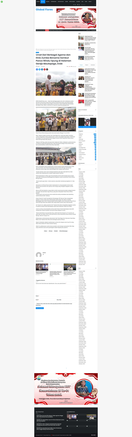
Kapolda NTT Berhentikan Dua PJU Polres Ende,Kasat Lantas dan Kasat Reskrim (89, 79)
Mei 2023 (81, 234)
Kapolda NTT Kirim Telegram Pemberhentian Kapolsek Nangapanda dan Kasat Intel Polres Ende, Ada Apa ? (90, 87)
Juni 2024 (81, 213)
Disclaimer (93, 30)
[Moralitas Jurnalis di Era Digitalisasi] (81, 44)
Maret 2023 (81, 237)
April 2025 (81, 197)
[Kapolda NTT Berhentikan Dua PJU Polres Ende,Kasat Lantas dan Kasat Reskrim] (81, 78)
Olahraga (78, 1)
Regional (43, 1)
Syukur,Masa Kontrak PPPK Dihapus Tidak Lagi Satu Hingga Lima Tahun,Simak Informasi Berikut (90, 71)
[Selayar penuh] (94, 126)
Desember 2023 (82, 223)
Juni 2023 (81, 232)
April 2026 (81, 178)
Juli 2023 (81, 231)
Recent (86, 64)
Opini (82, 1)
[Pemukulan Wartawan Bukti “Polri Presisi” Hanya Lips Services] (81, 58)
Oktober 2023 (82, 226)
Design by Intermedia (55, 435)
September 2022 (82, 246)
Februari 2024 (82, 219)
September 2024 (82, 208)
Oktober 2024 (82, 207)
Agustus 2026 (82, 171)
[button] (87, 123)
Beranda (38, 1)
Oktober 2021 (82, 264)
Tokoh (86, 1)
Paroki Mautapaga (63, 231)
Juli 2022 (81, 250)
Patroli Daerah (72, 1)
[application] (87, 123)
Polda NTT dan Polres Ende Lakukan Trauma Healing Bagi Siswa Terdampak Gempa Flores (68, 30)
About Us (88, 30)
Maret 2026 (81, 179)
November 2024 (82, 205)
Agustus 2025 (82, 191)
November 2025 (82, 186)
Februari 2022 (82, 258)
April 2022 (81, 254)
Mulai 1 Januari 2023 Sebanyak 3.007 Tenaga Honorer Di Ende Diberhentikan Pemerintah (90, 102)
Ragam (90, 1)
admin (39, 66)
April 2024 (81, 216)
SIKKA (80, 145)
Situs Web (59, 299)
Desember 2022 (82, 242)
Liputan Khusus (61, 1)
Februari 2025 (82, 200)
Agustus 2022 (82, 248)
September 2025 (82, 189)
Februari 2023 (82, 238)
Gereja (51, 231)
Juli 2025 (81, 192)
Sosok (80, 156)
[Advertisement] (56, 40)
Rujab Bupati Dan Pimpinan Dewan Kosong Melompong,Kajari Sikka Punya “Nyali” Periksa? (90, 38)
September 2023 (82, 227)
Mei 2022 (81, 253)
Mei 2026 (81, 176)
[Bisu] (93, 126)
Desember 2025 (82, 184)
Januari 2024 (82, 221)
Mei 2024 (81, 215)
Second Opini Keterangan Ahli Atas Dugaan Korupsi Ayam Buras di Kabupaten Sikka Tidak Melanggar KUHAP (90, 50)
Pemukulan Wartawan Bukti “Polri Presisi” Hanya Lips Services (90, 58)
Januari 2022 (82, 259)
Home (38, 49)
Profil (80, 151)
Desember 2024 (82, 203)
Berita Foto (81, 157)
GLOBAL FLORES (68, 435)
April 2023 (81, 235)
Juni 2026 (81, 175)
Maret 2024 (81, 218)
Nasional (47, 1)
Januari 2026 (82, 183)
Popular (81, 64)
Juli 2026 (81, 173)
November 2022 (82, 243)
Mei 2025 (81, 195)
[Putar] (79, 126)
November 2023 (82, 224)
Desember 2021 (82, 261)
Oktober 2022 (82, 245)
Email (37, 299)
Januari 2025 (82, 202)
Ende (46, 231)
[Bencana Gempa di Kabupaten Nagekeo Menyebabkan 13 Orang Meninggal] (42, 267)
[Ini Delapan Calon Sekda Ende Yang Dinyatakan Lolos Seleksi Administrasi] (91, 428)
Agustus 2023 (82, 229)
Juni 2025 (81, 194)
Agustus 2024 (82, 210)
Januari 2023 (82, 240)
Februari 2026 (82, 181)
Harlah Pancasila (82, 149)
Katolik (56, 231)
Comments (93, 64)
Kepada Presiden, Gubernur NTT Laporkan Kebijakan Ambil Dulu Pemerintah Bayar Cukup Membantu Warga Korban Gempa (56, 273)
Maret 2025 (81, 199)
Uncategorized (82, 147)
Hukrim (66, 1)
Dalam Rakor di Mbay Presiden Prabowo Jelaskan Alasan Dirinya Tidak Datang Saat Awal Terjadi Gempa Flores (70, 273)
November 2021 (82, 262)
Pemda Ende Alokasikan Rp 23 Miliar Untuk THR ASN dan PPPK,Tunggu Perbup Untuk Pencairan (90, 95)
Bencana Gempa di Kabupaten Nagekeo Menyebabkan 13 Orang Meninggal (41, 272)
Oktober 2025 (82, 187)
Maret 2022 (81, 256)
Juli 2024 (81, 211)
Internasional (53, 1)
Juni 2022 (81, 251)
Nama (37, 295)
